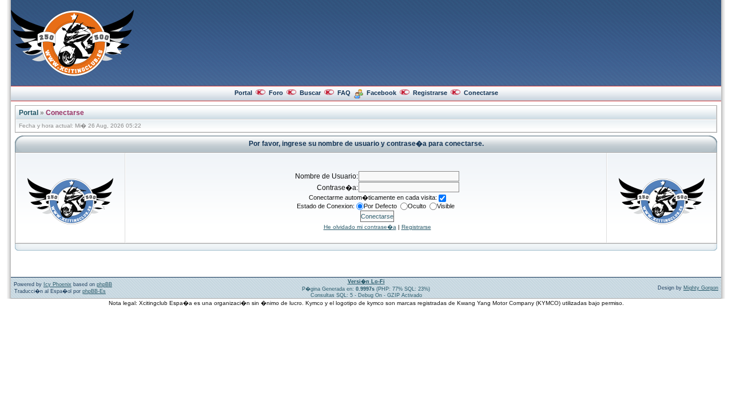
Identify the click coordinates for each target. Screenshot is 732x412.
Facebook (381, 92)
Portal (243, 92)
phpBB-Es (94, 291)
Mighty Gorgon (700, 288)
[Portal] (72, 73)
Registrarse (430, 92)
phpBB (104, 284)
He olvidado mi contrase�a (360, 227)
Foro (276, 92)
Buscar (310, 92)
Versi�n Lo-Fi (366, 281)
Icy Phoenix (57, 284)
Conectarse (481, 92)
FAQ (344, 92)
